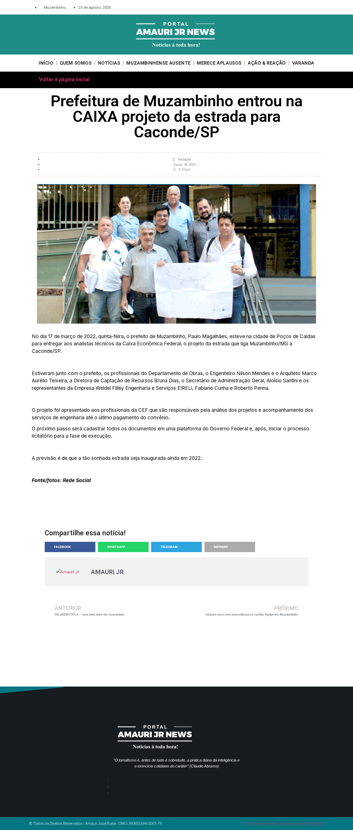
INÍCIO (46, 63)
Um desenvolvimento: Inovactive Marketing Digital (284, 823)
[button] (70, 547)
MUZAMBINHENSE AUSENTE (158, 63)
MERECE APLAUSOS (219, 63)
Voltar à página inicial (64, 79)
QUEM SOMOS (76, 63)
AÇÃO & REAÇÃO (267, 63)
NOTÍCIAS (109, 63)
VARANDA (303, 63)
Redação (184, 159)
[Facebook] (288, 6)
